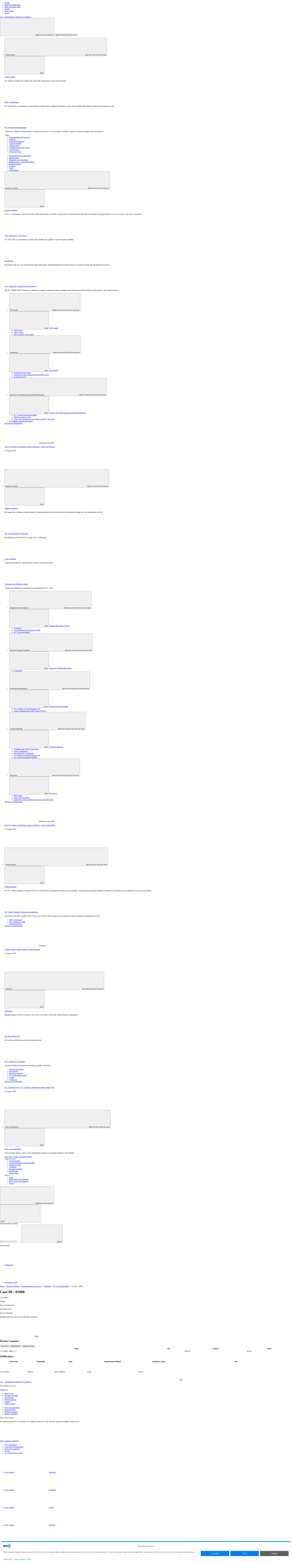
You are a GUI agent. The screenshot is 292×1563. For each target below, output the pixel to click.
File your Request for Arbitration (16, 534)
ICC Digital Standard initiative (15, 128)
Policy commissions (12, 102)
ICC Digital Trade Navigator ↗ (21, 286)
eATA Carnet (18, 332)
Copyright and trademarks (14, 1447)
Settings (274, 1553)
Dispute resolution (56, 486)
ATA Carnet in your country (24, 334)
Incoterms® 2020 (20, 377)
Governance (18, 671)
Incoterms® (9, 261)
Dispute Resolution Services (31, 1286)
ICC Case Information (22, 632)
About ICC (54, 989)
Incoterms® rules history (22, 373)
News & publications (57, 1127)
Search (7, 9)
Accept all (215, 1553)
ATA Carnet (18, 330)
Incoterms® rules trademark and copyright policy (31, 375)
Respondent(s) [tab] (15, 1346)
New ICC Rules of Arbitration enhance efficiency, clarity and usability (30, 447)
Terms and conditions (12, 1449)
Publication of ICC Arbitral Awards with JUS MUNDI (33, 800)
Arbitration (18, 628)
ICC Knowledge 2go (12, 1036)
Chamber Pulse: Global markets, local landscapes (22, 949)
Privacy (29, 1559)
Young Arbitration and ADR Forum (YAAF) (30, 711)
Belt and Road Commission (24, 753)
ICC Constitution (11, 1445)
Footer (7, 13)
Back (42, 73)
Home (2, 1286)
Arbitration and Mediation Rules (16, 584)
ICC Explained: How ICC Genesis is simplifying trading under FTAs (30, 1087)
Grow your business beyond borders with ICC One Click (34, 419)
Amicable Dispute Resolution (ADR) (27, 630)
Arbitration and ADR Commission (26, 749)
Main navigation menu (13, 5)
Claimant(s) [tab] (4, 1346)
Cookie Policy (8, 1559)
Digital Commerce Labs (22, 417)
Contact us (4, 1390)
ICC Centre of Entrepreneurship (25, 415)
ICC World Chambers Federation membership (21, 912)
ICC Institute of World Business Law (27, 709)
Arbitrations (9, 1265)
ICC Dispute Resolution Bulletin (25, 757)
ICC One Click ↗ (16, 236)
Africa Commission (21, 751)
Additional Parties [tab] (28, 1346)
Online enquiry (10, 1404)
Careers (7, 1402)
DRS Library (18, 796)
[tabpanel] (146, 1350)
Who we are (9, 1393)
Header (7, 3)
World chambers (56, 865)
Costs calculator (10, 559)
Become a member (11, 1396)
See (181, 1379)
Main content (9, 11)
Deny (245, 1553)
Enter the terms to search (9, 1224)
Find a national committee (9, 1441)
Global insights (55, 55)
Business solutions (57, 188)
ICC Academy (15, 1062)
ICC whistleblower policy (14, 1453)
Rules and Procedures (21, 798)
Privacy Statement (19, 1559)
